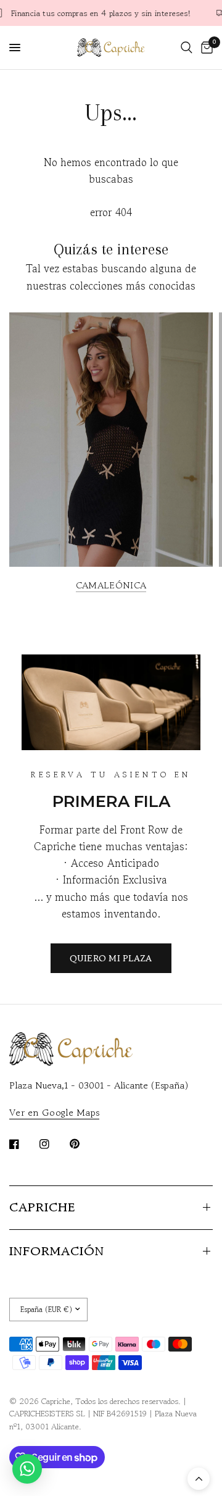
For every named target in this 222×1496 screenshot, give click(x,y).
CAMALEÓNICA (111, 585)
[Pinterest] (83, 1143)
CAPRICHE (42, 1207)
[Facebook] (22, 1144)
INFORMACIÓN (56, 1251)
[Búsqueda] (186, 47)
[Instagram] (53, 1144)
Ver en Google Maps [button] (54, 1112)
